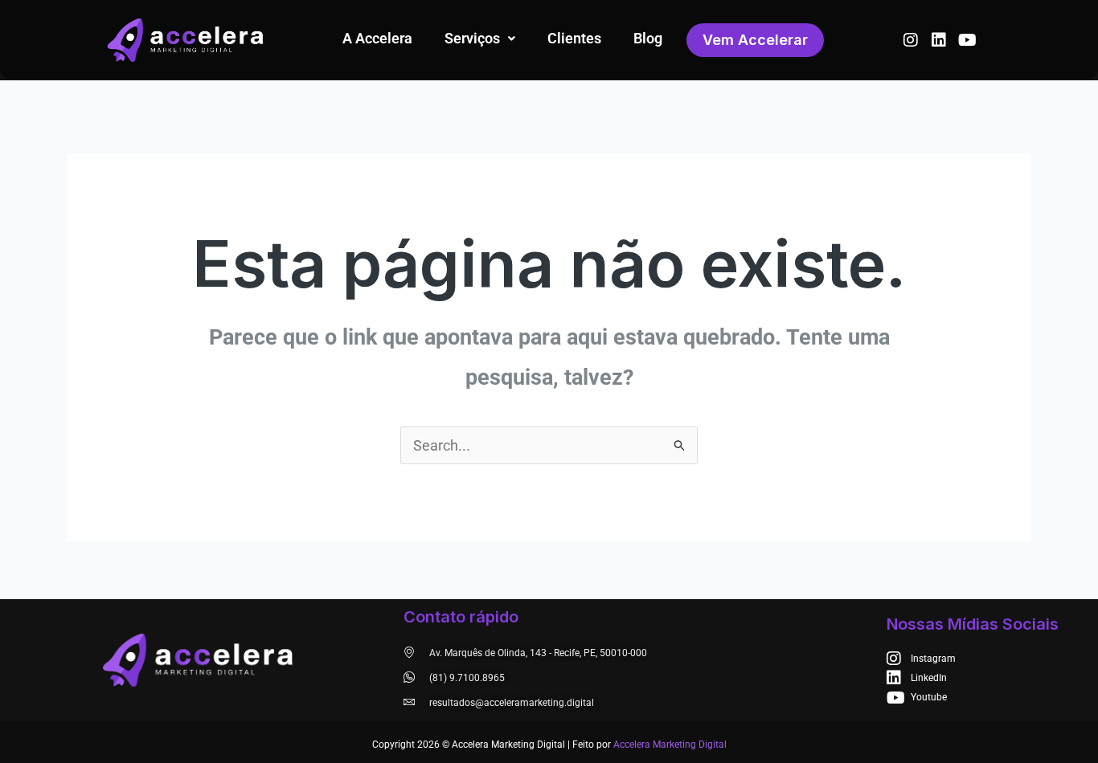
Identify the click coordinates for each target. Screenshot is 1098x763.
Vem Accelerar (755, 39)
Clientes (574, 38)
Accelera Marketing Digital (670, 744)
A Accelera (377, 38)
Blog (647, 38)
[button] (479, 38)
